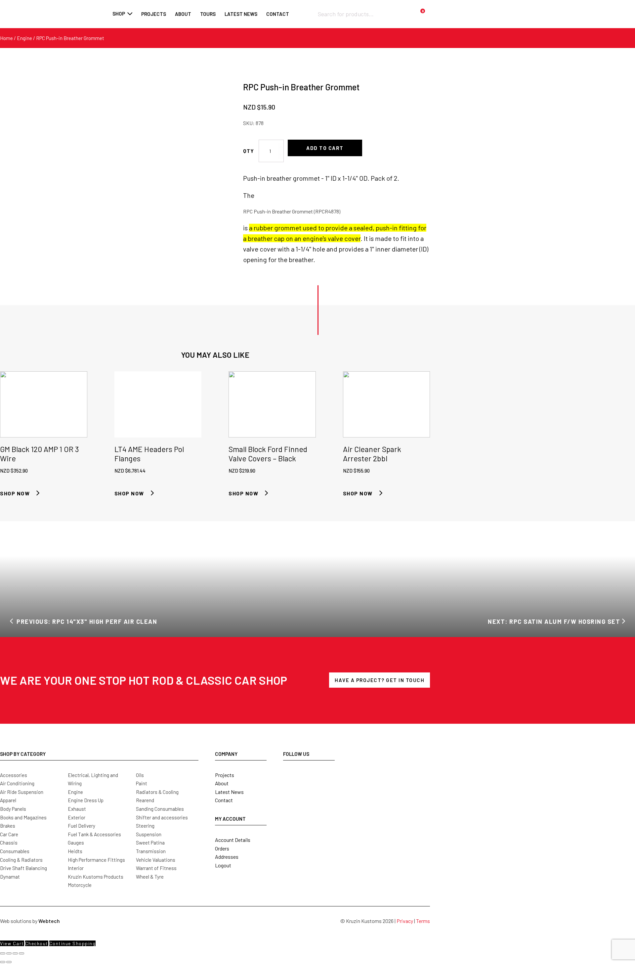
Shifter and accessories (162, 817)
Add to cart (325, 148)
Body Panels (13, 809)
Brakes (7, 826)
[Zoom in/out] (2, 953)
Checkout (36, 943)
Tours (208, 14)
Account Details (232, 840)
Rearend (145, 800)
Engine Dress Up (86, 800)
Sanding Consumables (160, 809)
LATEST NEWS (241, 14)
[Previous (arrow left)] (2, 962)
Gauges (76, 843)
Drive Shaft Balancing (23, 868)
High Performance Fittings (96, 860)
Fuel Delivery (81, 826)
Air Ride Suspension (21, 792)
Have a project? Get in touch (379, 680)
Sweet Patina (150, 843)
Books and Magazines (23, 817)
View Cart (12, 943)
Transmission (151, 851)
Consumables (14, 851)
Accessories (13, 775)
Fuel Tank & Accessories (94, 834)
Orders (222, 848)
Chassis (9, 843)
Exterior (76, 817)
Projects (153, 14)
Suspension (148, 834)
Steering (145, 826)
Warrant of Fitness (156, 868)
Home (6, 38)
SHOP (118, 14)
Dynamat (10, 877)
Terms (423, 921)
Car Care (9, 834)
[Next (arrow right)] (9, 962)
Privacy (405, 921)
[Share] (15, 953)
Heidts (75, 851)
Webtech (49, 921)
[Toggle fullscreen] (9, 953)
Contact (277, 14)
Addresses (226, 856)
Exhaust (77, 809)
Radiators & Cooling (157, 792)
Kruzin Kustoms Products (95, 877)
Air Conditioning (17, 783)
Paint (141, 783)
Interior (76, 868)
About (183, 14)
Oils (140, 775)
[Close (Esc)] (21, 953)
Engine (24, 38)
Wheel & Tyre (150, 877)
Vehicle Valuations (155, 860)
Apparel (8, 800)
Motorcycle (80, 885)
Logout (223, 865)
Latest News (229, 792)
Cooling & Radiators (21, 860)
